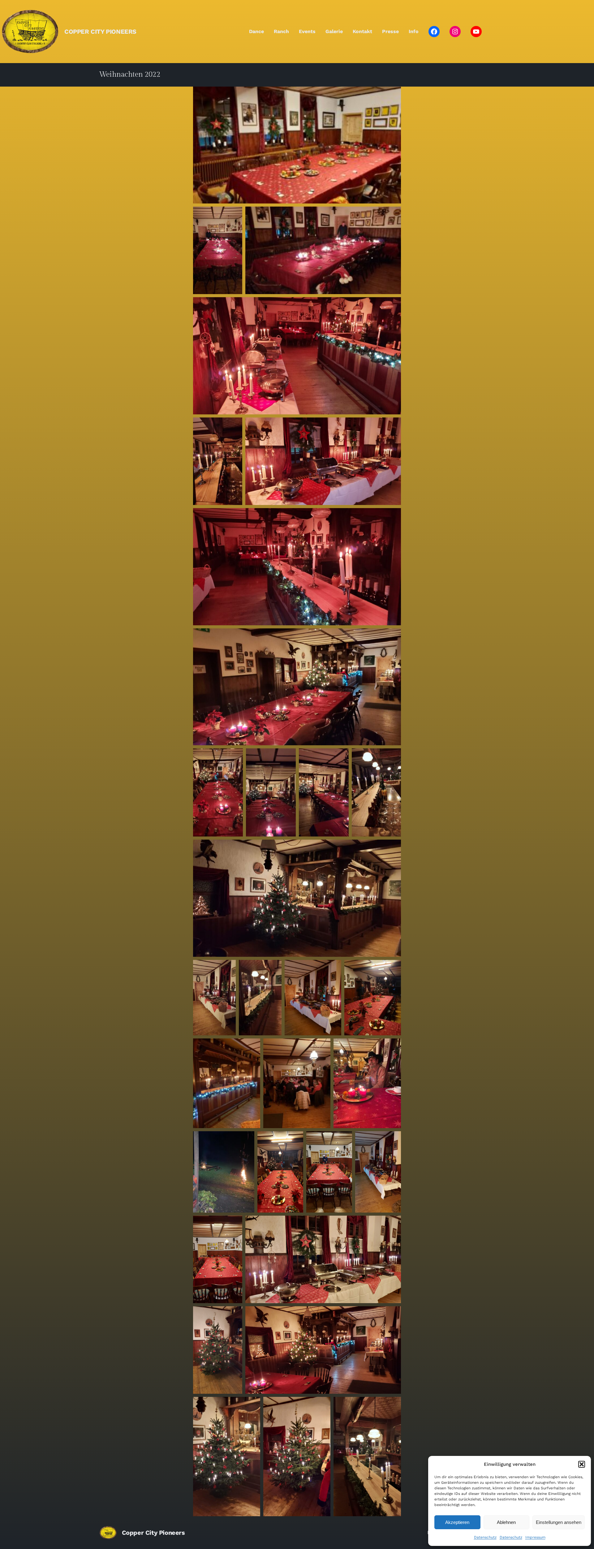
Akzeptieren (457, 1522)
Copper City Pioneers (100, 31)
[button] (582, 1464)
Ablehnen (506, 1522)
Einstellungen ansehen (558, 1522)
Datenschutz (485, 1537)
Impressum (535, 1537)
